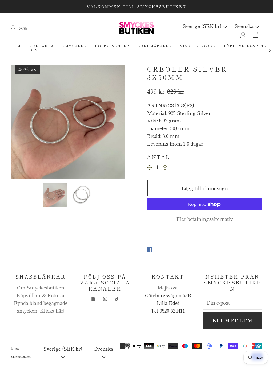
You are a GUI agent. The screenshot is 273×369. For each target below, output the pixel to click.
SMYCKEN (73, 46)
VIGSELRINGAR (196, 46)
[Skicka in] (16, 27)
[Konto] (243, 33)
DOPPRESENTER (112, 46)
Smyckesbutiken (21, 356)
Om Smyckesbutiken (40, 287)
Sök (23, 28)
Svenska (245, 25)
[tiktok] (117, 299)
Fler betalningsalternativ (204, 218)
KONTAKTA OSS (41, 48)
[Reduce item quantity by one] (149, 167)
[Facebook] (149, 250)
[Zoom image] (68, 123)
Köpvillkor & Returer (41, 295)
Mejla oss (168, 287)
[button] (22, 123)
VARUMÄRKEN (153, 46)
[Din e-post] (232, 303)
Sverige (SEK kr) (203, 25)
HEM (16, 46)
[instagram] (105, 299)
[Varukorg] (255, 33)
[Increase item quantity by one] (165, 167)
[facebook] (93, 299)
